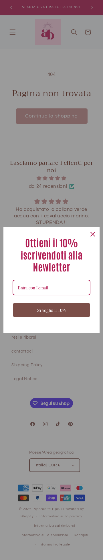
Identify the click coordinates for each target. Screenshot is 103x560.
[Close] (93, 234)
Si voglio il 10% (51, 310)
